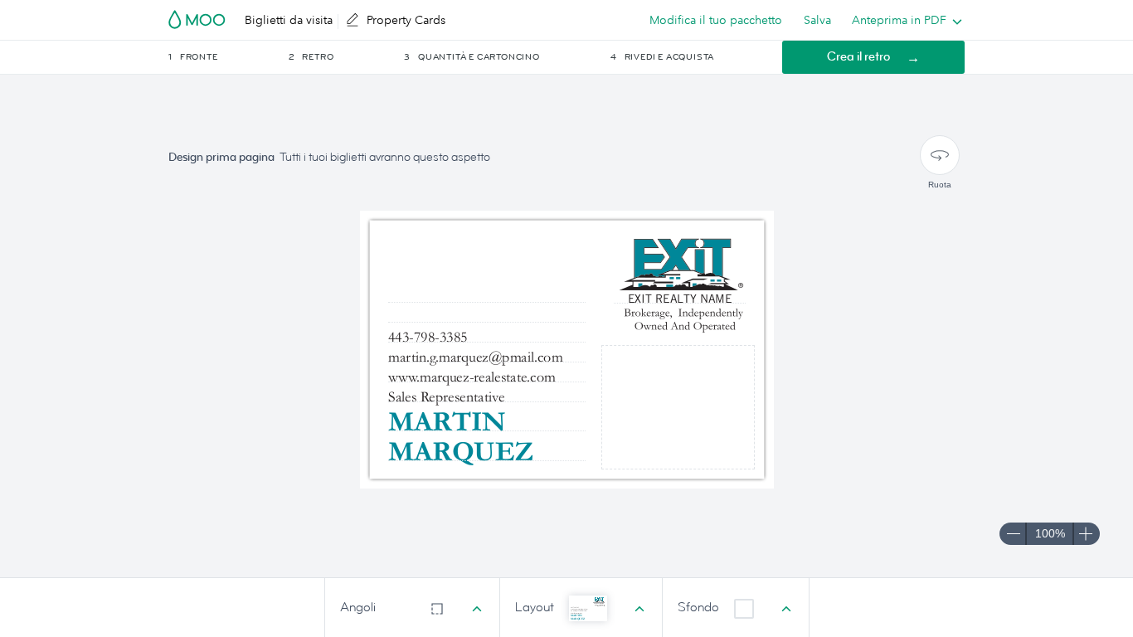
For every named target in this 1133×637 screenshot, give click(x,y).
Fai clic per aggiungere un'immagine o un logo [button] (678, 406)
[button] (227, 57)
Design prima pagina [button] (221, 157)
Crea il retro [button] (858, 57)
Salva (817, 19)
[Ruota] (940, 155)
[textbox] (487, 450)
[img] (682, 412)
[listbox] (903, 20)
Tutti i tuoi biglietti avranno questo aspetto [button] (385, 157)
